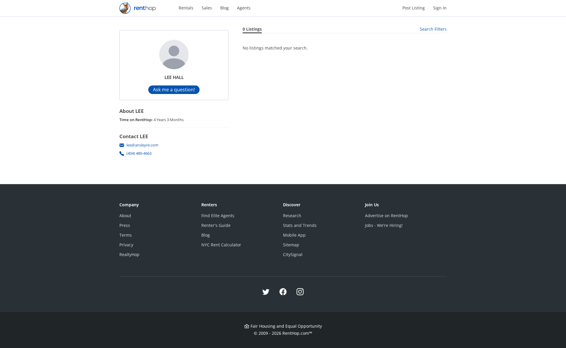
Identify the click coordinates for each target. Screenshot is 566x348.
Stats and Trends (300, 225)
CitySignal (292, 254)
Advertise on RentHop (386, 215)
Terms (125, 235)
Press (124, 225)
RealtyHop (129, 254)
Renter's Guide (216, 225)
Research (292, 215)
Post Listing (413, 8)
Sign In (440, 8)
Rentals (186, 8)
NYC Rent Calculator (221, 245)
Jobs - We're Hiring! (384, 225)
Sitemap (291, 245)
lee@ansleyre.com (142, 145)
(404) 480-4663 (139, 153)
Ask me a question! (174, 89)
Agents (244, 8)
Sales (207, 8)
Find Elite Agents (217, 215)
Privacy (126, 245)
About (125, 215)
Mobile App (294, 235)
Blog (224, 8)
